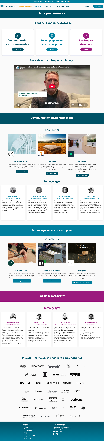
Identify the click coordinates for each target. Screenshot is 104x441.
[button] (11, 6)
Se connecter (98, 6)
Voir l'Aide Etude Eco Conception (82, 282)
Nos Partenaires (28, 429)
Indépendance (28, 430)
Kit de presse (27, 438)
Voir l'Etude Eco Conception (52, 281)
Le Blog (26, 433)
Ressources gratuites (62, 6)
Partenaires (39, 6)
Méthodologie (28, 437)
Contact (26, 432)
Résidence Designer (25, 6)
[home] (2, 6)
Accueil (26, 427)
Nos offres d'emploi (29, 435)
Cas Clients (18, 49)
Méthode (49, 6)
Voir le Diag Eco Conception (22, 281)
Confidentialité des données (61, 427)
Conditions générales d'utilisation (63, 429)
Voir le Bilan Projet (82, 175)
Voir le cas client (22, 172)
